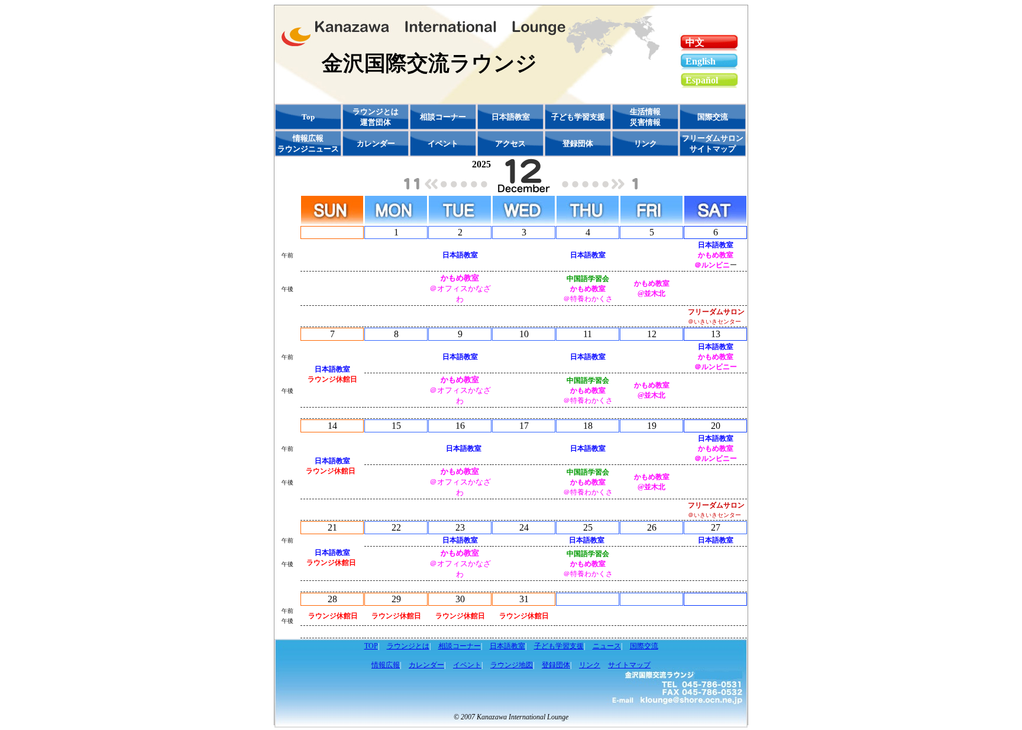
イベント (467, 665)
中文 (694, 42)
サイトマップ (629, 665)
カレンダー (376, 143)
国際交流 (644, 646)
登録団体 (556, 665)
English (700, 61)
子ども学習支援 (559, 646)
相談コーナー (459, 646)
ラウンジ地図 (511, 665)
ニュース (607, 646)
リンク (589, 665)
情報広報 (385, 665)
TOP (371, 646)
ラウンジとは (408, 646)
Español (701, 80)
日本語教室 (507, 646)
